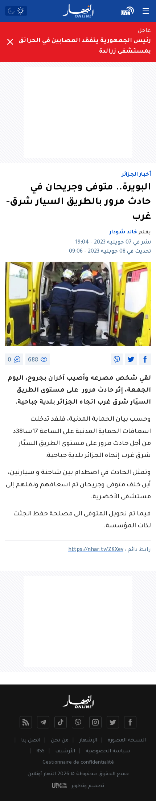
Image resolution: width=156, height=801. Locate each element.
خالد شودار (123, 233)
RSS (40, 751)
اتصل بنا (30, 740)
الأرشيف (65, 751)
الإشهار (88, 740)
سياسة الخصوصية (108, 751)
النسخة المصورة (127, 740)
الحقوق (106, 774)
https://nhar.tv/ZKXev (95, 550)
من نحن (60, 740)
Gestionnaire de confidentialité (78, 762)
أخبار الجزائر (136, 175)
